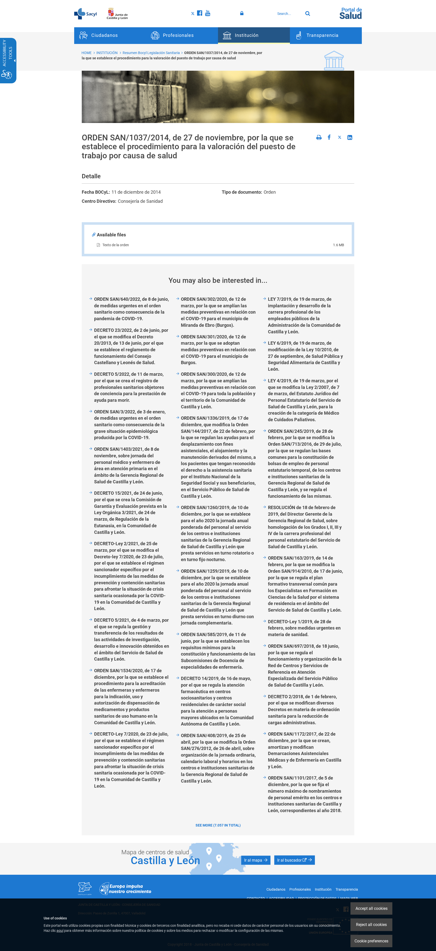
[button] (255, 860)
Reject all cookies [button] (371, 924)
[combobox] (289, 13)
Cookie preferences (371, 941)
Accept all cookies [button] (372, 908)
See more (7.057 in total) (218, 825)
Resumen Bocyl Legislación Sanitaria (151, 53)
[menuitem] (110, 35)
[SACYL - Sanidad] (85, 13)
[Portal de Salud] (351, 13)
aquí (60, 931)
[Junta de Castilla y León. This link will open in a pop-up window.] (117, 13)
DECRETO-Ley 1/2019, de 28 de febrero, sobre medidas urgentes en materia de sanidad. (304, 628)
